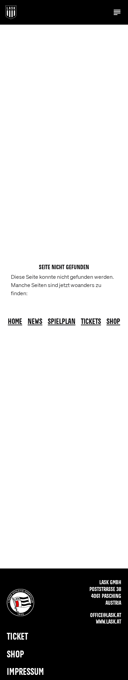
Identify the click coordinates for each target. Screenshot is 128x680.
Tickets (91, 321)
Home (15, 321)
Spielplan (61, 321)
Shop (113, 321)
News (35, 321)
